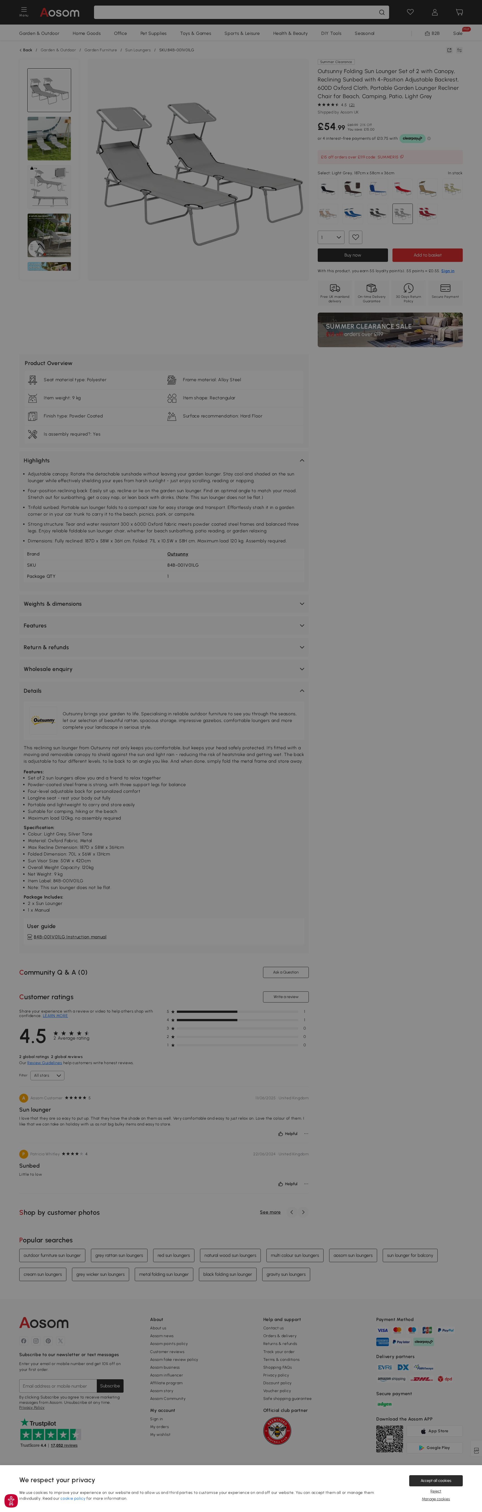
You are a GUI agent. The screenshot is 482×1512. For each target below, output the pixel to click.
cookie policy (73, 1498)
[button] (11, 1500)
